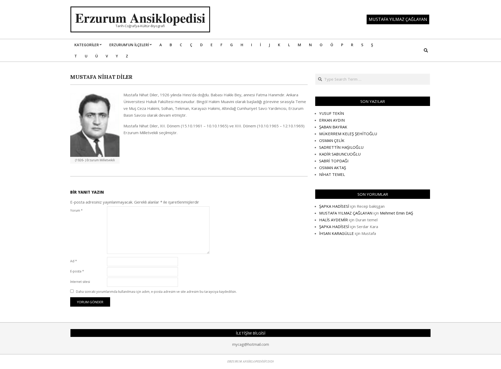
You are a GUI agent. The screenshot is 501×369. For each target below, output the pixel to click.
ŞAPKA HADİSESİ (334, 206)
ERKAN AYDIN (332, 120)
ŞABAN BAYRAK (333, 126)
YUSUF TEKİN (331, 113)
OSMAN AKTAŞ (332, 167)
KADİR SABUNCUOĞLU (340, 154)
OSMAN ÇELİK (331, 140)
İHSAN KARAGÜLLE (336, 233)
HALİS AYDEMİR (333, 219)
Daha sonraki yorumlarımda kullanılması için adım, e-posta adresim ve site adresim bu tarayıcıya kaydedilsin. (156, 291)
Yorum (76, 210)
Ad (73, 261)
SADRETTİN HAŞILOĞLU (341, 147)
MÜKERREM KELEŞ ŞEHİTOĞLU (348, 133)
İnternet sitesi (80, 281)
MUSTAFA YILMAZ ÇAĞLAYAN (345, 213)
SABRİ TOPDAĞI (334, 160)
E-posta (77, 271)
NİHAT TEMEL (332, 174)
